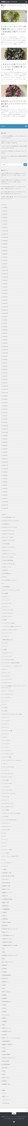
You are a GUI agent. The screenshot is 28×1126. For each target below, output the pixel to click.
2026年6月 (4, 214)
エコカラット (5, 636)
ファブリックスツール (7, 773)
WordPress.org (5, 1103)
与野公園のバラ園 (6, 872)
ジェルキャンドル (6, 682)
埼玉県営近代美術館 (7, 899)
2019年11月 (5, 465)
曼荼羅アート (5, 981)
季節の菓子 (5, 925)
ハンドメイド (4, 24)
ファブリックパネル (7, 777)
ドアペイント (5, 734)
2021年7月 (4, 402)
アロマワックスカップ (7, 613)
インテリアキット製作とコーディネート (12, 626)
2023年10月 (5, 313)
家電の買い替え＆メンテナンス (9, 929)
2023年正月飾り (6, 544)
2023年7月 (4, 323)
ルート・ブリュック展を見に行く (10, 856)
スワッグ (4, 704)
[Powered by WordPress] (9, 1118)
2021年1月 (4, 422)
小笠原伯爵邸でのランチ (8, 935)
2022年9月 (4, 356)
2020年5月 (4, 445)
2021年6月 (4, 406)
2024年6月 (4, 290)
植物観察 (4, 998)
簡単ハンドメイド (6, 1028)
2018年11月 (5, 505)
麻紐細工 (4, 1081)
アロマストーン (6, 606)
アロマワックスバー (7, 616)
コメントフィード (6, 1100)
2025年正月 (5, 570)
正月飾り (4, 1005)
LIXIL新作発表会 (6, 586)
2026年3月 (4, 220)
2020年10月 (5, 432)
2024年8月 (4, 283)
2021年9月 (4, 396)
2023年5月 (4, 330)
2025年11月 (5, 234)
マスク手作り (5, 816)
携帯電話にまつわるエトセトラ (9, 955)
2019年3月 (4, 491)
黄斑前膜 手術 (6, 1084)
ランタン (4, 833)
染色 (3, 988)
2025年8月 (4, 244)
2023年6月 (4, 326)
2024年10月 (5, 277)
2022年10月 (5, 353)
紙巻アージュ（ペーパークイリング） (11, 1038)
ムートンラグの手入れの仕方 (9, 820)
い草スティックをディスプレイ (9, 629)
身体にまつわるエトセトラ (8, 1057)
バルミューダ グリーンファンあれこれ (11, 760)
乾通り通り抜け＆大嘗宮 (8, 876)
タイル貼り (5, 707)
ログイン (4, 1093)
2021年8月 (4, 399)
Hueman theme (21, 1118)
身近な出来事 (5, 1061)
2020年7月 (4, 439)
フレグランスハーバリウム (8, 793)
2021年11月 (5, 389)
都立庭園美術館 (6, 1064)
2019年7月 (4, 478)
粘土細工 (4, 1034)
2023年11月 (5, 310)
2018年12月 (5, 501)
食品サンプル (5, 1077)
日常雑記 (4, 972)
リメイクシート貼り (7, 849)
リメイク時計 (5, 853)
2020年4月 (4, 449)
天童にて (4, 915)
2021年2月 (4, 419)
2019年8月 (4, 475)
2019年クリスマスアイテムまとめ (10, 520)
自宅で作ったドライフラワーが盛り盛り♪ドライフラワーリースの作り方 (14, 103)
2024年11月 (5, 273)
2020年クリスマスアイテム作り (10, 527)
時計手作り (5, 978)
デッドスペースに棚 (7, 730)
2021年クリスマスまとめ (8, 530)
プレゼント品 (5, 796)
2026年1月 (4, 227)
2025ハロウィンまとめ (7, 557)
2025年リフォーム (6, 567)
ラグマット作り (6, 829)
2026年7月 (4, 211)
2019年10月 (5, 468)
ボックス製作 (5, 810)
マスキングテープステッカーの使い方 (11, 813)
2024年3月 (4, 300)
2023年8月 (4, 320)
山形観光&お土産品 (7, 942)
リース (9, 24)
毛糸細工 (4, 1011)
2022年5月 (4, 369)
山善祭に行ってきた (7, 938)
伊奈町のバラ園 (6, 886)
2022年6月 (4, 366)
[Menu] (26, 2)
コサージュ (5, 669)
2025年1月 (4, 267)
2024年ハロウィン (6, 550)
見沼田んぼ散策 (6, 1054)
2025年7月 (4, 247)
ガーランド (5, 646)
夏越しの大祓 (5, 902)
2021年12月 (5, 386)
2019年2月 (4, 495)
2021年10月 (5, 392)
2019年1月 (4, 498)
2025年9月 (4, 240)
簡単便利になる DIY (7, 1031)
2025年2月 (4, 263)
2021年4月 (4, 412)
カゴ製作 (4, 649)
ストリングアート (6, 697)
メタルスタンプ (6, 823)
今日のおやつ (5, 879)
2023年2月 (4, 339)
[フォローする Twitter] (26, 126)
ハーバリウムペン (6, 750)
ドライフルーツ (6, 744)
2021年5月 (4, 409)
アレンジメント (6, 600)
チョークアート (6, 720)
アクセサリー (5, 596)
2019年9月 (4, 472)
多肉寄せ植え (5, 905)
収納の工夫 (5, 896)
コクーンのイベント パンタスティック (12, 666)
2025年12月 (5, 230)
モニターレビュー (6, 826)
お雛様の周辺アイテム (7, 639)
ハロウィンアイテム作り (8, 767)
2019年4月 (4, 488)
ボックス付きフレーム (7, 806)
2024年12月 (5, 270)
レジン (4, 859)
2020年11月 (5, 429)
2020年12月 (5, 425)
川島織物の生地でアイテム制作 (9, 945)
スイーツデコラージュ (7, 694)
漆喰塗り (4, 1018)
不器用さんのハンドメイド (9, 2)
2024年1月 (4, 303)
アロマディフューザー (7, 610)
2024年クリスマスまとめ (8, 547)
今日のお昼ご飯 (6, 882)
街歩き (4, 1048)
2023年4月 (4, 333)
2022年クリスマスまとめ (8, 534)
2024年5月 (4, 293)
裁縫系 (4, 1051)
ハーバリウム (5, 747)
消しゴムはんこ (6, 1015)
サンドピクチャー (6, 676)
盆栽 (3, 1024)
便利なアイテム (6, 889)
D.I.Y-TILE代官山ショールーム (9, 580)
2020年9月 (4, 435)
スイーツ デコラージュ (8, 691)
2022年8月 (4, 359)
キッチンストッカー (7, 656)
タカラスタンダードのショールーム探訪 (12, 714)
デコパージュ (5, 724)
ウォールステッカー (7, 633)
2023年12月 (5, 306)
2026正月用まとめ (6, 573)
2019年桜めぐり (6, 524)
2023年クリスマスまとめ (8, 540)
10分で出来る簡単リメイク (8, 517)
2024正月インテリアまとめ (8, 553)
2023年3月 (4, 336)
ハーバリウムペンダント (8, 753)
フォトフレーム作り (7, 783)
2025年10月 (5, 237)
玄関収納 (4, 1021)
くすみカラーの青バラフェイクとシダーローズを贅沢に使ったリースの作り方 (13, 66)
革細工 (4, 1071)
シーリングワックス (7, 679)
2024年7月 (4, 287)
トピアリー (5, 737)
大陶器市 (4, 912)
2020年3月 (4, 452)
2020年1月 (4, 458)
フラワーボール (6, 786)
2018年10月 (5, 508)
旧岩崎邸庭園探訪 (6, 975)
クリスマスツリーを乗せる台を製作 (11, 662)
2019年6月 (4, 482)
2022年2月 (4, 379)
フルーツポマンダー (7, 790)
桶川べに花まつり (6, 991)
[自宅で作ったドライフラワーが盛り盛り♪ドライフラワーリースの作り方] (14, 91)
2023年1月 (4, 343)
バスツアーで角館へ (7, 757)
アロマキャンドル (6, 603)
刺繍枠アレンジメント (7, 892)
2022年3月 (4, 376)
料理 (3, 958)
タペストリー (5, 717)
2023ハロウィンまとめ (7, 537)
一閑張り (4, 869)
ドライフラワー (6, 740)
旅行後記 (4, 968)
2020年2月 (4, 455)
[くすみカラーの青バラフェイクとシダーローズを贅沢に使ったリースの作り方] (14, 54)
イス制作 (4, 620)
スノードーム (5, 701)
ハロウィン (5, 763)
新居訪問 (4, 965)
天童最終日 (5, 919)
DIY (3, 583)
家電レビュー (5, 932)
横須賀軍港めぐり (6, 1001)
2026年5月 (4, 217)
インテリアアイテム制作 (8, 623)
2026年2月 (4, 224)
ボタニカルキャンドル (7, 803)
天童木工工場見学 (6, 922)
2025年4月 (4, 257)
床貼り (4, 952)
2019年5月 (4, 485)
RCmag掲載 (5, 593)
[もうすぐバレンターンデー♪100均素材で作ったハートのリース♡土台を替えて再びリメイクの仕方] (14, 16)
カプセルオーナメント (7, 653)
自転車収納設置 (6, 1041)
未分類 (4, 985)
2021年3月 (4, 415)
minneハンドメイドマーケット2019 (10, 590)
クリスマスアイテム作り (8, 659)
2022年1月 (4, 382)
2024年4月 (4, 297)
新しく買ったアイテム (7, 962)
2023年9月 (4, 316)
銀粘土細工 (5, 1067)
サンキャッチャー (6, 672)
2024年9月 (4, 280)
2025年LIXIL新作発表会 (7, 560)
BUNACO (4, 577)
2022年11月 (5, 349)
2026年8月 (4, 207)
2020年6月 (4, 442)
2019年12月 (5, 462)
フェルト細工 (5, 780)
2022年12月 (5, 346)
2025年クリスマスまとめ (8, 563)
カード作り (5, 643)
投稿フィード (5, 1096)
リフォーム (5, 839)
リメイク (4, 843)
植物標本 (4, 995)
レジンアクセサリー (7, 862)
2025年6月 (4, 250)
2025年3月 (4, 260)
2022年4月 (4, 373)
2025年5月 (4, 254)
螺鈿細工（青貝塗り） (7, 1044)
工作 (3, 948)
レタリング (5, 866)
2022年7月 (4, 363)
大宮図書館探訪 (6, 909)
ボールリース (5, 800)
